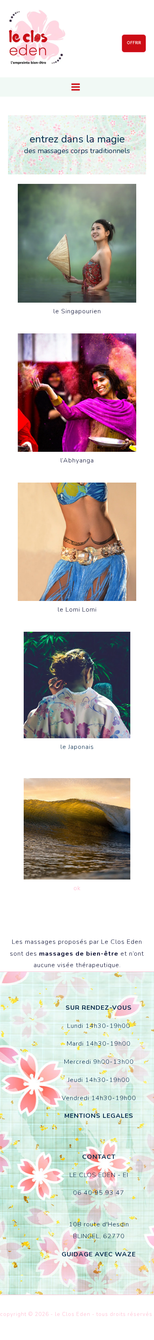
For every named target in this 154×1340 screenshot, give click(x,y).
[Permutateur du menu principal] (75, 87)
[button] (134, 43)
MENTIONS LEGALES (98, 1116)
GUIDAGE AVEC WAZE (99, 1254)
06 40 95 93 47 (98, 1192)
